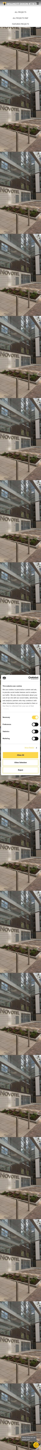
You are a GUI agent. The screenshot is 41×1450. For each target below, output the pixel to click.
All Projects (20, 12)
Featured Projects (20, 24)
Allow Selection (20, 762)
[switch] (35, 724)
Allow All (20, 755)
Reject (20, 770)
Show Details (29, 748)
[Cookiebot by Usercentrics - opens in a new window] (28, 678)
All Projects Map (20, 18)
